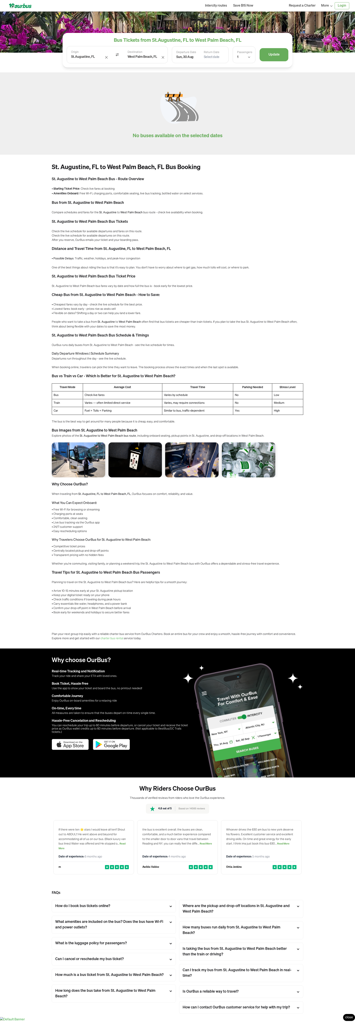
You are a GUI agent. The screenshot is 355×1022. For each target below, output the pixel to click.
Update (274, 54)
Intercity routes (216, 5)
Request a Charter (302, 5)
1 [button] (237, 57)
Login (342, 5)
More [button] (325, 5)
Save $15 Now (243, 5)
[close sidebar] (271, 6)
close (349, 1017)
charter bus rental (111, 638)
